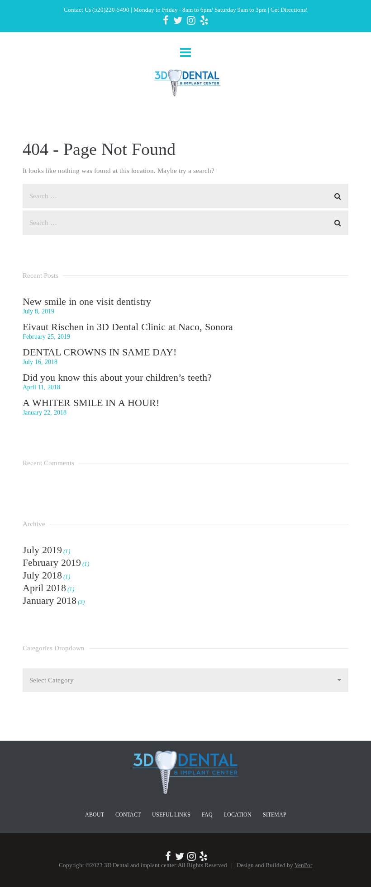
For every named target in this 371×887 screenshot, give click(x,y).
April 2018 (44, 587)
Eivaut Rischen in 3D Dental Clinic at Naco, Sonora (128, 326)
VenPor (303, 865)
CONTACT (128, 815)
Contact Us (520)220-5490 (96, 9)
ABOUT (94, 815)
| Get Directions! (287, 9)
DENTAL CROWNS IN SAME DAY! (99, 352)
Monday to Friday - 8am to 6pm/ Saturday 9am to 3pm (199, 9)
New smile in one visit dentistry (87, 301)
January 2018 (49, 600)
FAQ (207, 815)
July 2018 (42, 575)
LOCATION (238, 815)
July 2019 (42, 550)
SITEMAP (274, 815)
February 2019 (52, 562)
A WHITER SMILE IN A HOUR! (91, 402)
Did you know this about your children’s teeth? (117, 377)
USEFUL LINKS (171, 815)
